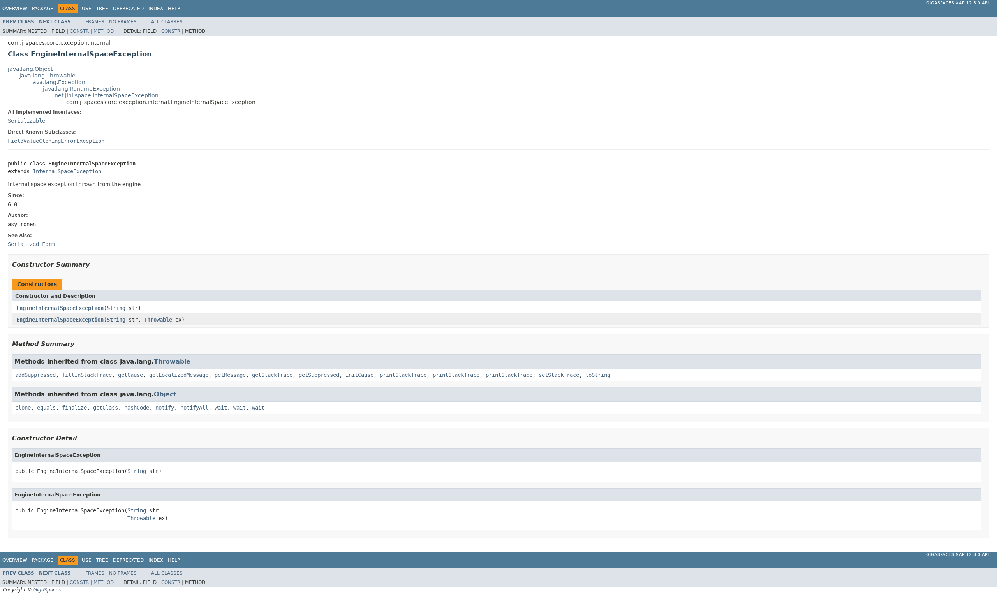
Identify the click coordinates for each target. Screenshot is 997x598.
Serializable (26, 121)
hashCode (136, 408)
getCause (130, 375)
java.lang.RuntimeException (81, 89)
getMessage (230, 375)
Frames (94, 22)
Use (87, 8)
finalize (74, 408)
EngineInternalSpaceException (60, 308)
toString (597, 375)
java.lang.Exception (58, 82)
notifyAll (194, 408)
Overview (14, 8)
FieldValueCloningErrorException (56, 141)
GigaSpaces (47, 590)
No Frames (123, 22)
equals (46, 408)
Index (155, 8)
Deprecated (128, 8)
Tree (102, 8)
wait (221, 408)
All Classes (167, 22)
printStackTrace (403, 375)
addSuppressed (35, 375)
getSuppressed (319, 375)
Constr (79, 31)
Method (103, 31)
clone (23, 408)
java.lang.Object (30, 69)
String (116, 308)
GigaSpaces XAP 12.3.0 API (957, 2)
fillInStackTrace (87, 375)
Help (174, 8)
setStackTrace (559, 375)
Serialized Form (31, 244)
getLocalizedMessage (178, 375)
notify (164, 408)
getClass (105, 408)
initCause (359, 375)
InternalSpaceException (67, 171)
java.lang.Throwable (47, 75)
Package (42, 8)
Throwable (158, 320)
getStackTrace (272, 375)
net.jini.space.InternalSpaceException (107, 95)
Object (165, 394)
